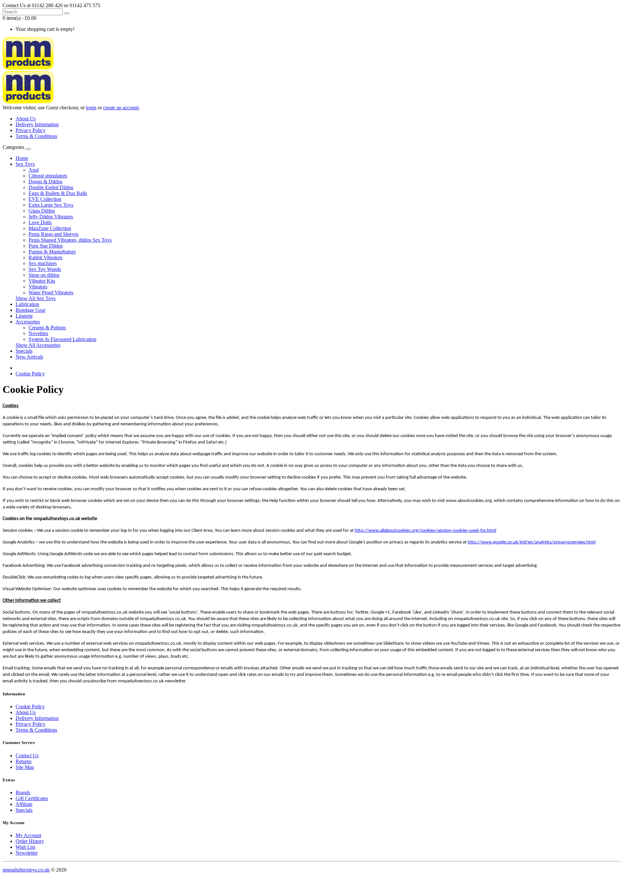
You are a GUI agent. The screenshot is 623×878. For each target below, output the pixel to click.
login (91, 107)
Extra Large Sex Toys (51, 205)
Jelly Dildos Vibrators (51, 216)
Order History (30, 841)
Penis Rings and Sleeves (54, 234)
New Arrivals (29, 357)
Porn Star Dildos (46, 246)
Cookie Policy (30, 373)
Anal (34, 170)
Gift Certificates (32, 798)
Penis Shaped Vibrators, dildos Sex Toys (70, 240)
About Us (26, 118)
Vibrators (38, 286)
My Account (28, 835)
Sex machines (43, 263)
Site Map (25, 767)
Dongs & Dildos (45, 181)
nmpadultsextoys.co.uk (26, 869)
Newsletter (27, 853)
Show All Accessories (38, 345)
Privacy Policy (30, 130)
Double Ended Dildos (51, 187)
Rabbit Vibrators (45, 257)
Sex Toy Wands (45, 269)
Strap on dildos (44, 275)
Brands (23, 792)
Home (22, 158)
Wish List (25, 847)
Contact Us (27, 755)
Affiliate (24, 804)
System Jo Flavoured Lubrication (62, 339)
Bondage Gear (30, 310)
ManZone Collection (50, 228)
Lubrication (27, 304)
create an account (121, 107)
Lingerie (24, 316)
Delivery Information (37, 124)
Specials (24, 351)
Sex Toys (25, 164)
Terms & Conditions (36, 136)
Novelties (38, 333)
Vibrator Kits (42, 281)
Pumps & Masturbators (52, 251)
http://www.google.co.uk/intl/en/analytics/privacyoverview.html (531, 542)
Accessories (28, 321)
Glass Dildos (42, 210)
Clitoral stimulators (48, 175)
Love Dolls (40, 222)
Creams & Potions (47, 327)
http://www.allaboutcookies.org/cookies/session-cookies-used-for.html (425, 530)
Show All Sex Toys (35, 298)
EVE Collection (45, 199)
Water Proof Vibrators (51, 292)
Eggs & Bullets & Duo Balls (58, 193)
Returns (23, 761)
